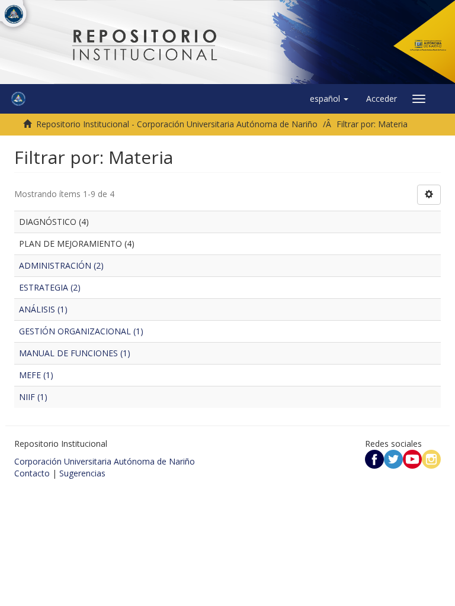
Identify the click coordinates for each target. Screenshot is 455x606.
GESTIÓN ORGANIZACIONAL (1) (81, 331)
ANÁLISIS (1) (43, 309)
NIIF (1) (33, 396)
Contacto (32, 473)
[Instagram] (431, 458)
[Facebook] (374, 458)
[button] (329, 99)
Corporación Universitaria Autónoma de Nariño (104, 461)
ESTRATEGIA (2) (50, 287)
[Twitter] (393, 458)
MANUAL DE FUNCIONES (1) (74, 353)
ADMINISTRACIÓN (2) (61, 265)
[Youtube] (412, 458)
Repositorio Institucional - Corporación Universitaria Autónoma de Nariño (177, 124)
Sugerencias (82, 473)
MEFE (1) (36, 375)
